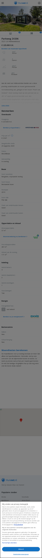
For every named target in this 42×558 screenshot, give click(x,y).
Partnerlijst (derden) (9, 543)
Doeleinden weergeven (21, 554)
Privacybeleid (18, 525)
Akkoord (21, 549)
